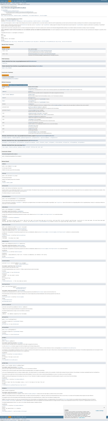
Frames (13, 3)
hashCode (20, 147)
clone (3, 147)
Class (3, 94)
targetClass (4, 63)
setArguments (51, 142)
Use (12, 1)
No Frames (18, 3)
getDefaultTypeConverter (26, 137)
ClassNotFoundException (23, 264)
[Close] (104, 407)
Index (22, 1)
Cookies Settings (99, 410)
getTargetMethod (20, 142)
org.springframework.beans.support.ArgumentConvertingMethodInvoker (18, 11)
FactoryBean (31, 15)
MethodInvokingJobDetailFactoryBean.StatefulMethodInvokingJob (41, 53)
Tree (15, 1)
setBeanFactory (31, 116)
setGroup (30, 125)
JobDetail (36, 15)
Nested (5, 4)
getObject (30, 91)
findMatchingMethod (16, 137)
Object (3, 100)
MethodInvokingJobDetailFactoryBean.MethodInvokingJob (40, 50)
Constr (11, 4)
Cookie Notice (81, 417)
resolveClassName (32, 110)
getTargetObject (31, 100)
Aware (2, 15)
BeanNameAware (25, 15)
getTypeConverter (36, 137)
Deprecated (18, 1)
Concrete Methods (23, 85)
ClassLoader (39, 113)
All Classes (24, 3)
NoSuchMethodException (21, 288)
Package (6, 1)
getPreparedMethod (12, 142)
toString (33, 147)
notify (23, 147)
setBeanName (30, 119)
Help (25, 1)
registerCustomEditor (44, 137)
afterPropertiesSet (32, 88)
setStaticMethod (58, 142)
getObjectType (31, 94)
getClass (15, 147)
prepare (46, 142)
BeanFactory (37, 116)
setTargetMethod (73, 142)
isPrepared (42, 142)
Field (8, 4)
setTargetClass (66, 142)
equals (6, 147)
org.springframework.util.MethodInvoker (11, 10)
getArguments (5, 142)
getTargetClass (31, 97)
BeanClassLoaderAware (8, 15)
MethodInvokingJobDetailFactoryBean (10, 78)
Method (15, 4)
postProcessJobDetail (32, 107)
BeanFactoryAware (17, 15)
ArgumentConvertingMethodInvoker (12, 19)
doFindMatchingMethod (6, 137)
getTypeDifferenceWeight (30, 142)
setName (30, 128)
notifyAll (28, 147)
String (37, 110)
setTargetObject (81, 142)
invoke (37, 142)
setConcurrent (31, 122)
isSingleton (4, 405)
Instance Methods (13, 85)
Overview (2, 1)
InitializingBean (43, 15)
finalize (11, 147)
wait (36, 147)
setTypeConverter (54, 137)
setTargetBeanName (32, 131)
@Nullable (4, 339)
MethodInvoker (33, 61)
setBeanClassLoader (32, 113)
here (26, 191)
